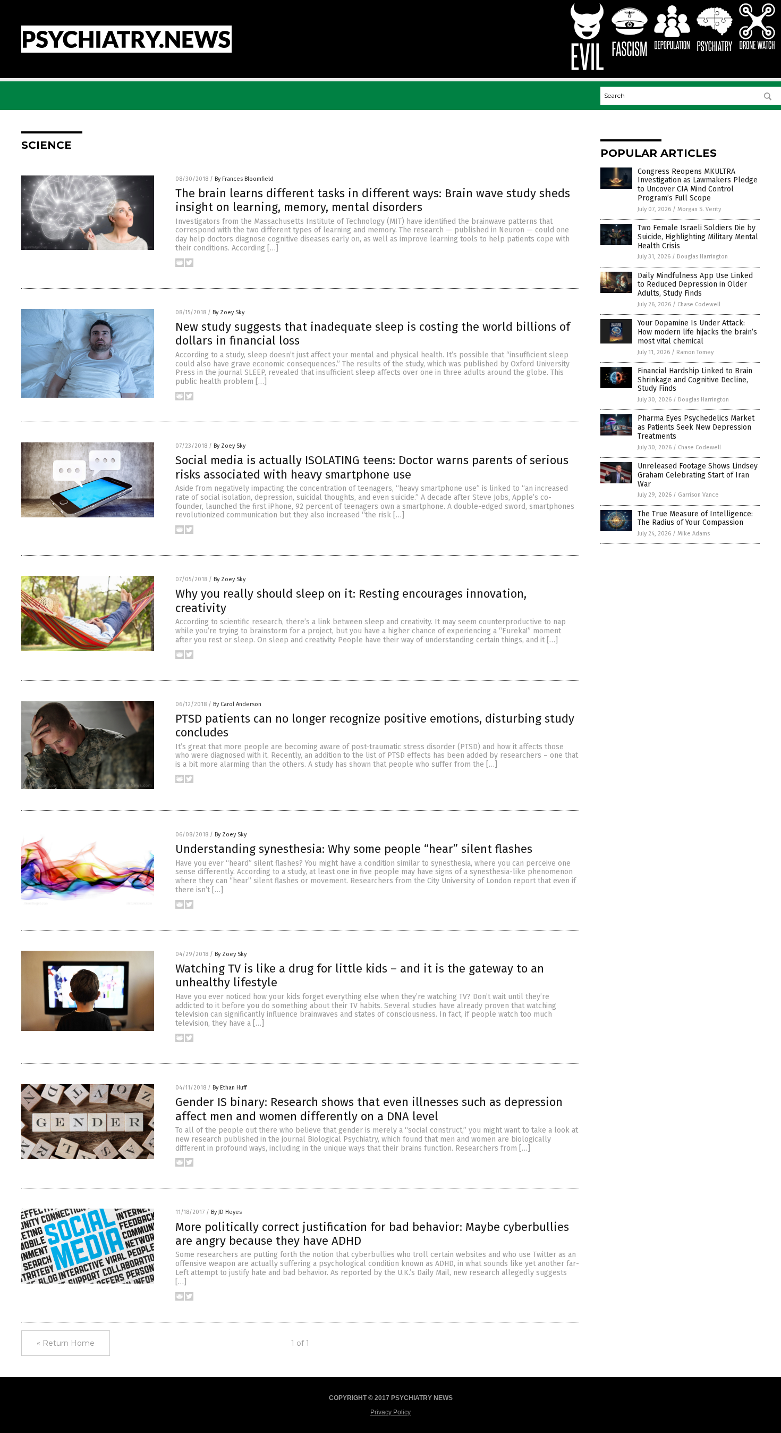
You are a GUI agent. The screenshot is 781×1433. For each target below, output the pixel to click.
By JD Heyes (226, 1212)
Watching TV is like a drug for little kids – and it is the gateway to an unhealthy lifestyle (359, 975)
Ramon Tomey (695, 352)
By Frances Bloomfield (244, 178)
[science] (126, 50)
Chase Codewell (698, 304)
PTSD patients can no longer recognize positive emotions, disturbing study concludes (374, 725)
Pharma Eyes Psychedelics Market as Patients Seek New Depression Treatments (696, 427)
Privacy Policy (390, 1412)
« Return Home (66, 1343)
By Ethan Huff (230, 1087)
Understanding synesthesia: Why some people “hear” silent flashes (353, 849)
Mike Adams (693, 533)
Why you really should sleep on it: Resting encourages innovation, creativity (351, 600)
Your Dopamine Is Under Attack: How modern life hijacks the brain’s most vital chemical (697, 332)
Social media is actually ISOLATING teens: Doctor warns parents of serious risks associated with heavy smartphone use (371, 467)
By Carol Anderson (237, 704)
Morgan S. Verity (699, 209)
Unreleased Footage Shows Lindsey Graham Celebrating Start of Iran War (698, 475)
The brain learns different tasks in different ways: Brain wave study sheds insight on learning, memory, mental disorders (372, 200)
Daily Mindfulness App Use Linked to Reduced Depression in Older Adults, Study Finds (695, 284)
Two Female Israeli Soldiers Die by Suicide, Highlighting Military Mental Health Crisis (698, 236)
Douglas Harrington (702, 256)
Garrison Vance (698, 494)
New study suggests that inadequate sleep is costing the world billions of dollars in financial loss (372, 334)
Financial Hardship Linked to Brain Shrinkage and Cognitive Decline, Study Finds (695, 379)
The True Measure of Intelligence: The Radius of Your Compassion (695, 518)
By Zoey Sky (228, 312)
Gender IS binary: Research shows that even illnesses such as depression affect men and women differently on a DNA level (369, 1109)
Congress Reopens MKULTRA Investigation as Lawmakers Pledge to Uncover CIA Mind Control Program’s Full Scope (698, 185)
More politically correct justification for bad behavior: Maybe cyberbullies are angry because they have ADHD (372, 1234)
